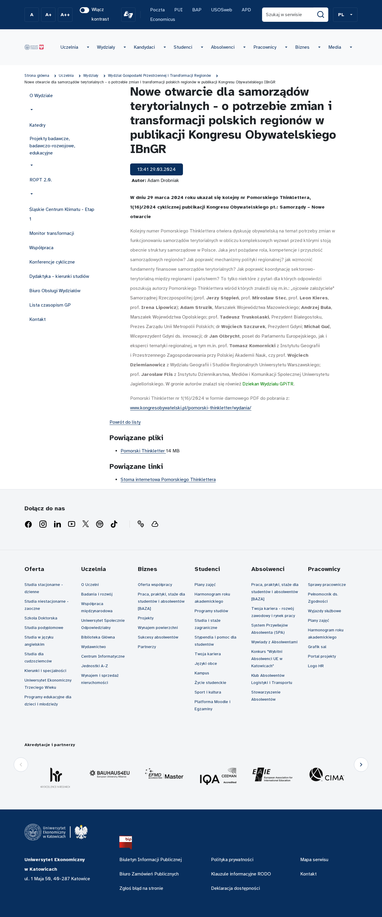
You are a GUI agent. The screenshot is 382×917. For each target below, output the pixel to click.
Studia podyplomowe (43, 627)
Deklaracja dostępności (235, 888)
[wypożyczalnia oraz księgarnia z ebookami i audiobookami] (154, 524)
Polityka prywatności (232, 860)
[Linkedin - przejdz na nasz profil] (57, 524)
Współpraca (41, 248)
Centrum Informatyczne (103, 656)
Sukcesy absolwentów (158, 637)
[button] (345, 14)
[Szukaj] (320, 14)
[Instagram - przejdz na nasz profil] (43, 524)
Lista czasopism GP (50, 305)
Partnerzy (147, 646)
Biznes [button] (302, 47)
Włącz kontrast (100, 14)
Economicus (162, 19)
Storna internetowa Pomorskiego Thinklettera (168, 480)
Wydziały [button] (106, 47)
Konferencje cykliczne (52, 262)
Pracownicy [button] (264, 47)
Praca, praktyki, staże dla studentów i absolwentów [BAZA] (161, 601)
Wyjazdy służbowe (324, 610)
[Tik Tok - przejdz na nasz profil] (114, 524)
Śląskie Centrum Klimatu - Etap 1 (61, 214)
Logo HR (316, 665)
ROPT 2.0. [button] (41, 180)
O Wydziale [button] (41, 96)
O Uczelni (90, 584)
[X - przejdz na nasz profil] (85, 524)
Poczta (157, 10)
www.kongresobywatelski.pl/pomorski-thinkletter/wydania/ (190, 408)
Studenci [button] (183, 47)
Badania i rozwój (97, 594)
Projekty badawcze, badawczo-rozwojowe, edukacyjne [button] (52, 146)
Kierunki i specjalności (45, 670)
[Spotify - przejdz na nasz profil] (99, 524)
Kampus (202, 673)
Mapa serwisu (314, 860)
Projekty (145, 618)
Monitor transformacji (51, 233)
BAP (196, 10)
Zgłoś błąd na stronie (141, 888)
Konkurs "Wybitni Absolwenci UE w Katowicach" (266, 658)
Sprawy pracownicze (327, 584)
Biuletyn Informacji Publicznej (150, 860)
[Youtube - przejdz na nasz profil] (71, 524)
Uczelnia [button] (69, 47)
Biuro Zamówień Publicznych (149, 874)
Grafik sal (317, 646)
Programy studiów (211, 610)
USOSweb (221, 10)
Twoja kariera (208, 653)
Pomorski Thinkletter (143, 451)
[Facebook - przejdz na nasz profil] (28, 524)
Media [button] (334, 47)
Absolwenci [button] (223, 47)
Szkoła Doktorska (40, 618)
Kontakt (37, 319)
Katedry (37, 125)
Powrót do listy (125, 422)
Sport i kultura (208, 692)
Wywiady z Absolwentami (274, 641)
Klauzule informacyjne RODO (241, 874)
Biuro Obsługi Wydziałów (54, 291)
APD (246, 10)
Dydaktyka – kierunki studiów (59, 276)
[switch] (84, 10)
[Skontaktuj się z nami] (140, 524)
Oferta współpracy (155, 584)
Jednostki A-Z (94, 665)
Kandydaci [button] (144, 47)
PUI (178, 10)
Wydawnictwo (93, 646)
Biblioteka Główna (98, 637)
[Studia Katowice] (34, 47)
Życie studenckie (210, 682)
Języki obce (206, 663)
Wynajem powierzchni (158, 627)
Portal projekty (322, 656)
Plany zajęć (205, 584)
